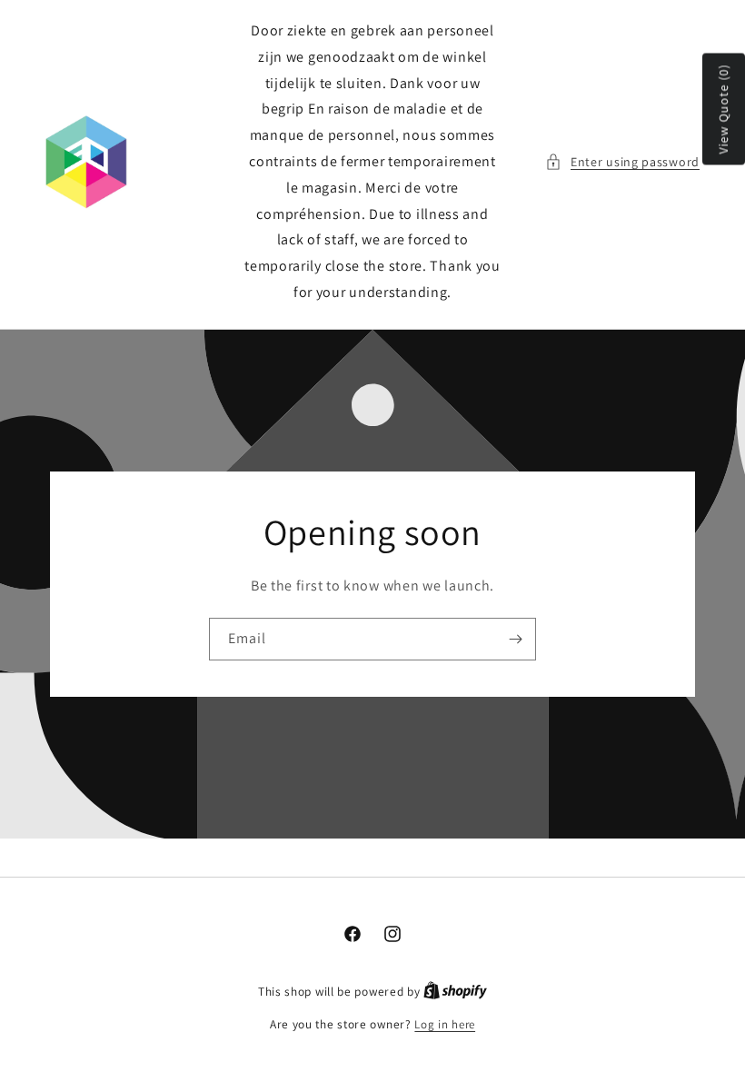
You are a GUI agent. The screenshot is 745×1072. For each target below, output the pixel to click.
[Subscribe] (515, 639)
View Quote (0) (723, 109)
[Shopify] (455, 991)
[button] (622, 162)
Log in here (444, 1024)
